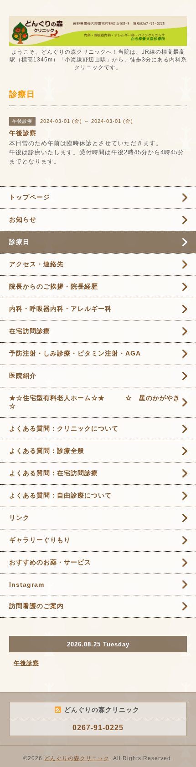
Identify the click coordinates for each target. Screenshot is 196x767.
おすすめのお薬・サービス (50, 562)
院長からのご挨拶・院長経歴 (53, 286)
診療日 (19, 241)
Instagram (26, 584)
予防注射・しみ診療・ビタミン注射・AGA (75, 353)
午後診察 (26, 663)
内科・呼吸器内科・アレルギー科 (60, 308)
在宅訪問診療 (29, 331)
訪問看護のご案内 (36, 606)
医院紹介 (22, 375)
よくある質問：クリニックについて (64, 428)
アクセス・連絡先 (36, 264)
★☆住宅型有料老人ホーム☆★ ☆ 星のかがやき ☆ (98, 402)
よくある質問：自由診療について (60, 495)
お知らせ (22, 219)
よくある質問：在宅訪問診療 (53, 473)
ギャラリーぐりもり (40, 540)
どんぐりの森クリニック (76, 758)
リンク (19, 517)
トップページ (29, 197)
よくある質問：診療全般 (46, 450)
